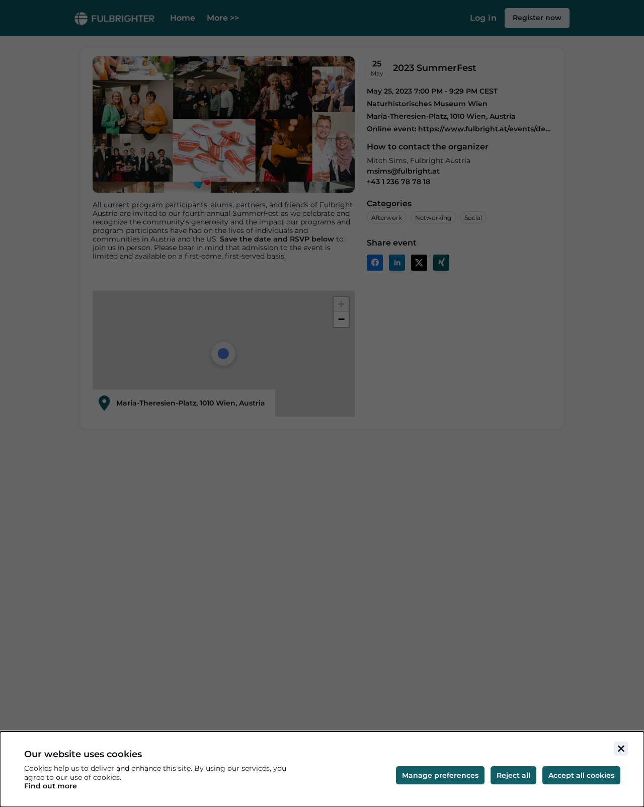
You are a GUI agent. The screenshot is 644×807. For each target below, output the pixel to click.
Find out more (50, 786)
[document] (322, 769)
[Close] (621, 749)
